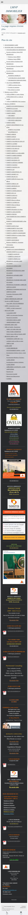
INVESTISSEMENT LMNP (11, 45)
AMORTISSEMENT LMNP (13, 322)
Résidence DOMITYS (10, 103)
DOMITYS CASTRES (11, 143)
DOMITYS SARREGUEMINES (14, 155)
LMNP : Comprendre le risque (12, 306)
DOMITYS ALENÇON (13, 254)
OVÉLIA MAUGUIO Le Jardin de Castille (14, 98)
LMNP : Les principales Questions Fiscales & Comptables (14, 316)
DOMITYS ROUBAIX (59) (13, 160)
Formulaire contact (7, 894)
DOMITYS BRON (10, 113)
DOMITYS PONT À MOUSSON (14, 118)
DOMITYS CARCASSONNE (13, 212)
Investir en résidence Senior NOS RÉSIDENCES (14, 53)
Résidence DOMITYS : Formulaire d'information (14, 243)
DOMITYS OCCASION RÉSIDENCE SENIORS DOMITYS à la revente (15, 250)
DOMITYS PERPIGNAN (14, 259)
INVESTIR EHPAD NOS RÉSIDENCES (16, 49)
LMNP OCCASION (9, 247)
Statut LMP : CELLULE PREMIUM (14, 303)
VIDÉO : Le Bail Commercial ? (14, 308)
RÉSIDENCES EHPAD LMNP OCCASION (13, 267)
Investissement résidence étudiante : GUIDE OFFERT (15, 363)
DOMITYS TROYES (11, 214)
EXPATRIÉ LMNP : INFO (11, 324)
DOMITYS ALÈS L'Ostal (12, 226)
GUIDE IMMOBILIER (11, 348)
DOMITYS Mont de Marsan (13, 204)
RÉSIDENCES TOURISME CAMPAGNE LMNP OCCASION (16, 286)
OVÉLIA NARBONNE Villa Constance (16, 101)
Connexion (24, 906)
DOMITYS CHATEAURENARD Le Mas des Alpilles (16, 222)
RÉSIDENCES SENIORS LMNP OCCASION (14, 262)
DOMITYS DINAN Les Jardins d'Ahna (15, 235)
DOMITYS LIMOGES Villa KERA (14, 230)
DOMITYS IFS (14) (11, 193)
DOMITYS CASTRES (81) (12, 202)
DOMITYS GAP (10, 169)
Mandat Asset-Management (13, 376)
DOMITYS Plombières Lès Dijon (14, 209)
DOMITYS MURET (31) (12, 174)
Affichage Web (23, 907)
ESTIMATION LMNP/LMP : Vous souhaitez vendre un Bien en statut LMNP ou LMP (14, 341)
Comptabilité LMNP (11, 313)
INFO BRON (11, 115)
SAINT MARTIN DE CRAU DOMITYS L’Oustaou (16, 218)
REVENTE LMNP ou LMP (11, 336)
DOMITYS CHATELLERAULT (14, 190)
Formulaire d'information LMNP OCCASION (14, 295)
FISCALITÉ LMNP (9, 310)
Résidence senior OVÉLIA (11, 92)
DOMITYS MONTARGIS (12, 240)
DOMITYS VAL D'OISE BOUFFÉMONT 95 (14, 131)
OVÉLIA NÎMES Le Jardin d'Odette (15, 94)
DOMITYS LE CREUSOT (12, 158)
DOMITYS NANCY (11, 207)
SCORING (9, 378)
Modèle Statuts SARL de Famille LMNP (16, 334)
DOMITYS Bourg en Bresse (13, 200)
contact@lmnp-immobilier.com (14, 404)
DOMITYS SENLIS (11, 136)
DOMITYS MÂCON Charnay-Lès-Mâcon (14, 180)
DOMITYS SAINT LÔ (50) (13, 139)
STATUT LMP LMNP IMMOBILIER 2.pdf (13, 691)
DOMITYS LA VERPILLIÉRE (13, 111)
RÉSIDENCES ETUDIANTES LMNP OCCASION (15, 272)
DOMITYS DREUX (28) (12, 183)
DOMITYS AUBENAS (12, 150)
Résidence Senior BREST (14, 56)
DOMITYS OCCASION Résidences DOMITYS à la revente (15, 107)
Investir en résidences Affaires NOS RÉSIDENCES (15, 72)
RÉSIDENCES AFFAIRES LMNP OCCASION (14, 276)
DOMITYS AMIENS (11, 188)
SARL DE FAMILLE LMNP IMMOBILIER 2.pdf (14, 826)
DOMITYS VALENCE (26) (13, 167)
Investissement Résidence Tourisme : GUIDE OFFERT (15, 359)
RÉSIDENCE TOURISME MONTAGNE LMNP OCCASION (16, 290)
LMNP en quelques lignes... (15, 85)
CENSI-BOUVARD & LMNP (13, 320)
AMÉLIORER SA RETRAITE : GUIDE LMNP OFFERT (15, 368)
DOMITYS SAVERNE (11, 237)
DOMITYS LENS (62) (11, 195)
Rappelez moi (9, 371)
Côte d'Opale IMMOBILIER (13, 82)
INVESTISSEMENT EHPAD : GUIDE (15, 350)
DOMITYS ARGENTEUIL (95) (14, 172)
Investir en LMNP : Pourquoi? (12, 301)
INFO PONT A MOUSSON (14, 120)
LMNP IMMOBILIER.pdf (11, 764)
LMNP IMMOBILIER (14, 9)
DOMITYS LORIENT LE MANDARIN (16, 233)
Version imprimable (7, 906)
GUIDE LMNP (8, 345)
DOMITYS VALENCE (11, 165)
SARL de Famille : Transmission (12, 327)
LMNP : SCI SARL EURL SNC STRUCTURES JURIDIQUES (13, 330)
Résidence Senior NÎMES (14, 59)
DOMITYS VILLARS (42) (12, 148)
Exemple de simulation (13, 87)
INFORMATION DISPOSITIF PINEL (17, 80)
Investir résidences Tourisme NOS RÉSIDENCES (14, 67)
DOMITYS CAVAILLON (14, 256)
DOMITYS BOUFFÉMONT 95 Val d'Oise (14, 126)
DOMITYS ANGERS (11, 197)
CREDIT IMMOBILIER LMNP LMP (13, 298)
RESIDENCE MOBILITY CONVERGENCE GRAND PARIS (16, 77)
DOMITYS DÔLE (10, 122)
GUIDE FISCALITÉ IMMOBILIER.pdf (13, 656)
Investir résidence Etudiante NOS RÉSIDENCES (14, 63)
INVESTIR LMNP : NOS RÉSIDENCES (14, 47)
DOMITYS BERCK (11, 134)
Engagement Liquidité (11, 374)
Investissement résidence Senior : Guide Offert (16, 354)
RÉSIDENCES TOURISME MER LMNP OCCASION (16, 281)
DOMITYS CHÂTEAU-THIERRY (14, 162)
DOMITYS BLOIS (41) (12, 176)
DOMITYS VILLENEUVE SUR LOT (15, 141)
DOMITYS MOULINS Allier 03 (14, 146)
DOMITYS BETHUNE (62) (13, 186)
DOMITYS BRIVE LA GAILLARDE (15, 153)
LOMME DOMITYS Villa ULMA (14, 228)
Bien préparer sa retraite (14, 89)
